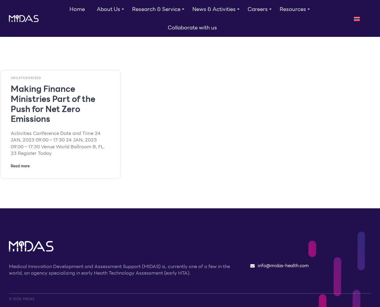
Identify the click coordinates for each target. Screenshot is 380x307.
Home (77, 9)
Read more (20, 166)
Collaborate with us (192, 27)
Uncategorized (26, 78)
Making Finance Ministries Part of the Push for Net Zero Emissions (53, 103)
